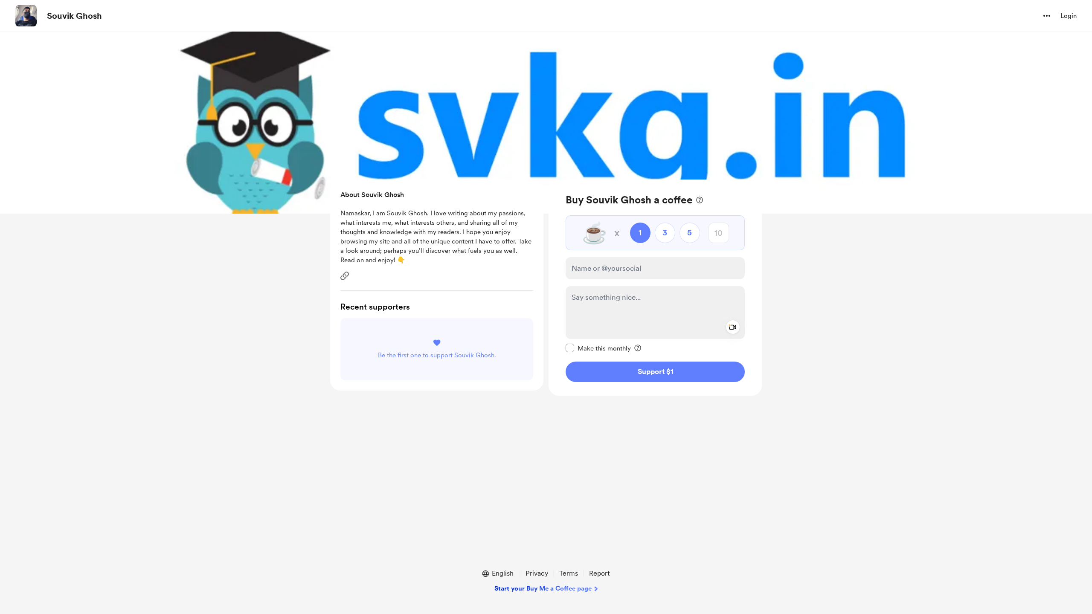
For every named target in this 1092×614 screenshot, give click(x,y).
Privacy (537, 573)
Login (1068, 16)
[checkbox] (598, 347)
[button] (1047, 16)
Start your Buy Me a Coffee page (543, 588)
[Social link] (344, 276)
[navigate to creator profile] (26, 15)
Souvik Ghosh (74, 16)
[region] (655, 288)
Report (599, 573)
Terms (568, 573)
